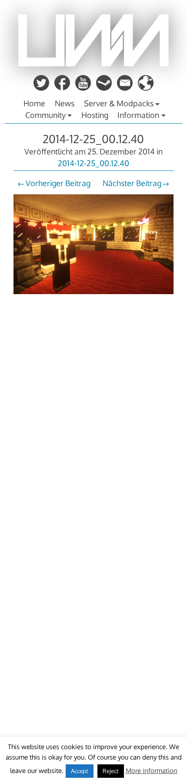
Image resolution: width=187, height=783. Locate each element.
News (64, 103)
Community (45, 115)
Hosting (94, 115)
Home (34, 103)
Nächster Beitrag (132, 183)
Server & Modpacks (119, 103)
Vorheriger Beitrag (58, 183)
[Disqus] (93, 420)
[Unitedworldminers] (93, 63)
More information (151, 771)
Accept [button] (79, 770)
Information (138, 115)
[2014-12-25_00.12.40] (93, 295)
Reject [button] (111, 770)
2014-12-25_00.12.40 (93, 138)
